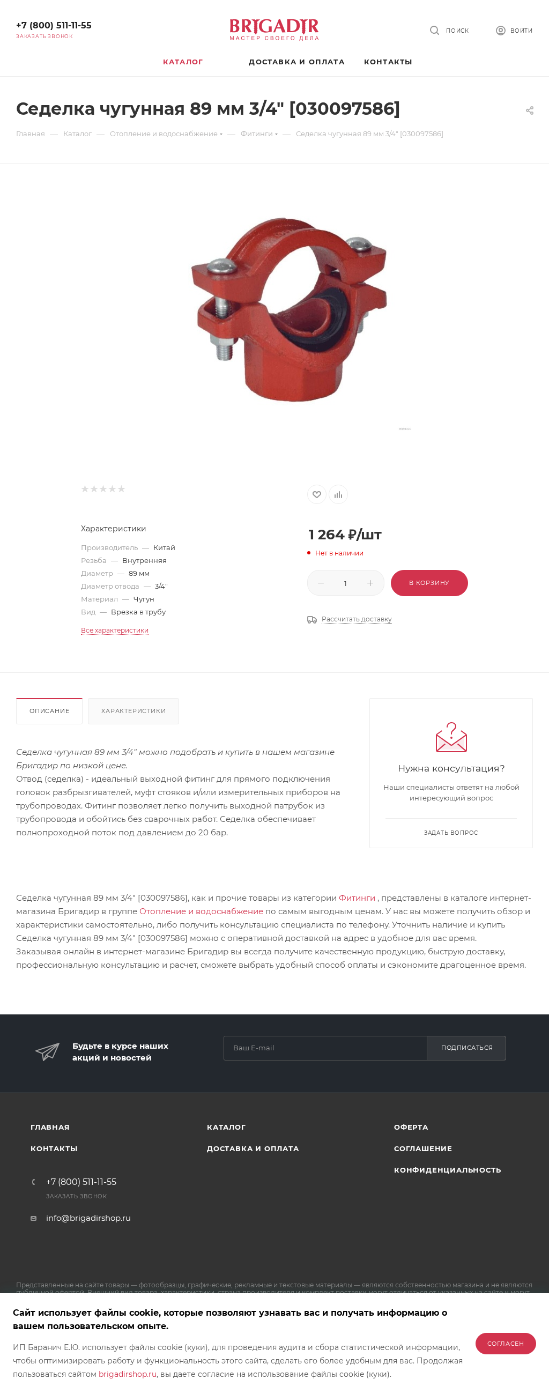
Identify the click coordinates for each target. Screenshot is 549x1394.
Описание (49, 711)
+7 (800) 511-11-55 (54, 25)
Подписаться (467, 1047)
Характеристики (133, 711)
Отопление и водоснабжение (201, 911)
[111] (292, 311)
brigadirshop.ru (128, 1374)
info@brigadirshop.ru (88, 1218)
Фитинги (357, 898)
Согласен (505, 1343)
